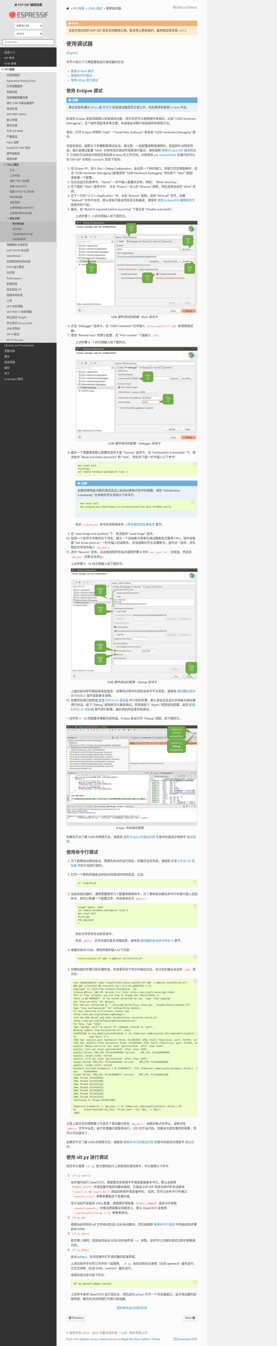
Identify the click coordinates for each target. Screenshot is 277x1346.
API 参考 (9, 58)
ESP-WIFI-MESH (16, 114)
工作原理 (15, 175)
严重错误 (12, 136)
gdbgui (82, 1256)
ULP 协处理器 (15, 306)
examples (98, 159)
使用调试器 (18, 224)
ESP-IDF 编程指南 (29, 4)
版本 (7, 356)
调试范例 (15, 202)
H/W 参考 (10, 63)
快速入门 (9, 52)
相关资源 (9, 362)
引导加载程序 (14, 86)
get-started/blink (165, 155)
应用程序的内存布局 (18, 261)
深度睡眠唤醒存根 (17, 97)
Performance (14, 278)
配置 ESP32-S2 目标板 (22, 192)
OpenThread (14, 256)
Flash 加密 (13, 142)
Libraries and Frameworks (19, 345)
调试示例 (16, 229)
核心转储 (12, 120)
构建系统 (12, 92)
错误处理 (12, 108)
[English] (72, 53)
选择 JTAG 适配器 (19, 181)
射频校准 (12, 283)
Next (188, 1317)
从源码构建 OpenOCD (22, 208)
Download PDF (186, 1339)
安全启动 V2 (14, 289)
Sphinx (84, 1339)
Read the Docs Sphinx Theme (141, 1339)
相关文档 (15, 218)
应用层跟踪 (13, 75)
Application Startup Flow (21, 80)
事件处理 (12, 125)
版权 (7, 368)
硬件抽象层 (13, 153)
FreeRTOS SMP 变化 (19, 148)
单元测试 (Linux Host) (19, 323)
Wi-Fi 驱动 (13, 334)
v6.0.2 (182, 30)
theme (104, 1339)
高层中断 (12, 159)
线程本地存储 (14, 295)
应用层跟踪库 (19, 239)
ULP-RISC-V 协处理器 (19, 311)
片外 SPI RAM (15, 131)
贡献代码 (9, 351)
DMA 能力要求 (15, 267)
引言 (12, 170)
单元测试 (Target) (16, 317)
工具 (9, 300)
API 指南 (9, 69)
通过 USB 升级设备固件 (20, 103)
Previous (77, 1317)
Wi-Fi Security (15, 340)
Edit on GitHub (186, 7)
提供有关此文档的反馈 (132, 1308)
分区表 (11, 272)
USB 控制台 (13, 328)
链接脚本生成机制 (17, 244)
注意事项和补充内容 (21, 213)
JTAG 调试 (13, 164)
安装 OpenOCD (18, 186)
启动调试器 (16, 197)
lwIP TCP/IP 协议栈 (18, 250)
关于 (7, 373)
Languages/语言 (13, 379)
